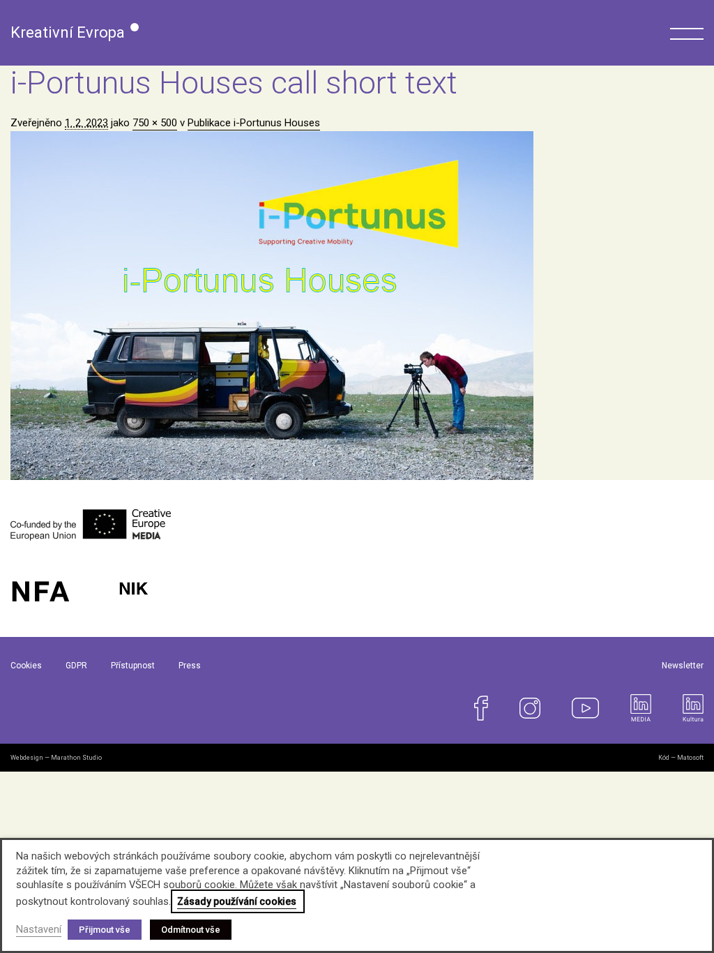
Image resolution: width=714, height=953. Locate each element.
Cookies (26, 665)
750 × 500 (154, 123)
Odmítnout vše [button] (190, 929)
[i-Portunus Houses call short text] (357, 305)
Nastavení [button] (38, 929)
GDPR (76, 665)
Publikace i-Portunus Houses (254, 123)
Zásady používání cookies (236, 901)
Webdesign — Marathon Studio (56, 757)
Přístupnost (133, 665)
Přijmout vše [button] (104, 929)
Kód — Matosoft (681, 757)
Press (189, 665)
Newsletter (683, 665)
